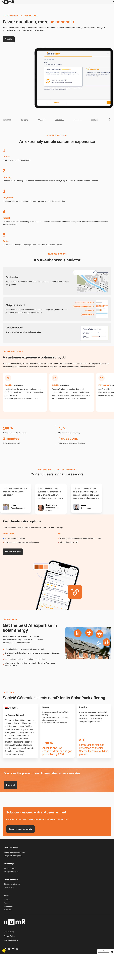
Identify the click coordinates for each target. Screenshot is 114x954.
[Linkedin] (9, 948)
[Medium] (17, 948)
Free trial (10, 785)
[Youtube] (13, 948)
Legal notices (9, 932)
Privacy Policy (9, 936)
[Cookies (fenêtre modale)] (4, 950)
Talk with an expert (13, 551)
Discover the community (20, 829)
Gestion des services (103, 951)
